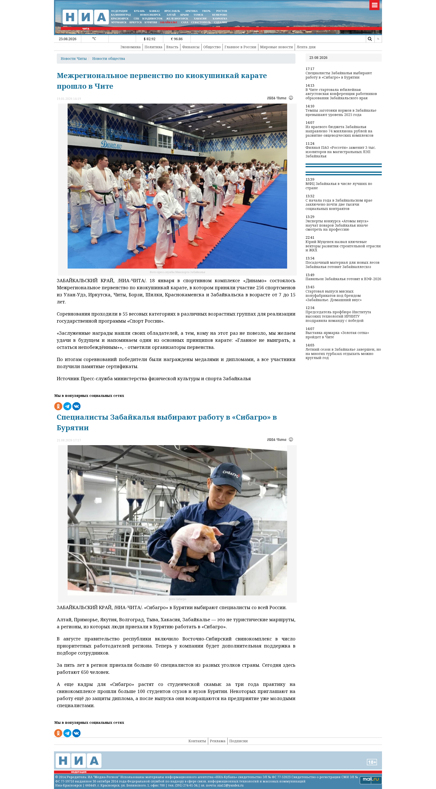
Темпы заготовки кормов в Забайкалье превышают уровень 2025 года (341, 112)
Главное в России (240, 46)
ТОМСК (199, 14)
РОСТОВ (221, 11)
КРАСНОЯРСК (119, 18)
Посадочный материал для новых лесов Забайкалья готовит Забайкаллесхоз (342, 264)
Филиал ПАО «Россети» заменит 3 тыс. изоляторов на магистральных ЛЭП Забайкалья (341, 152)
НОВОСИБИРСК (150, 14)
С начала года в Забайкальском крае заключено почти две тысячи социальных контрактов (339, 204)
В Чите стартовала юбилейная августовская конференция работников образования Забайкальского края (341, 94)
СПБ (136, 18)
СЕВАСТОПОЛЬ (201, 22)
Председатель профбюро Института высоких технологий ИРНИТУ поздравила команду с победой (338, 316)
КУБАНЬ (139, 11)
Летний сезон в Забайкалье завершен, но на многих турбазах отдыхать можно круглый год (343, 353)
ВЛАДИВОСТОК (152, 18)
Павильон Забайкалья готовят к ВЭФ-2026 (343, 279)
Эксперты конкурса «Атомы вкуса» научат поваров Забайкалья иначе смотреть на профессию (337, 225)
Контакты (197, 740)
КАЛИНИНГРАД (121, 14)
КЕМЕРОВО (219, 14)
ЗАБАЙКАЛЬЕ (169, 22)
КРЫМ (184, 14)
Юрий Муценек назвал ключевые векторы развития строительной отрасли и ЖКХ (343, 246)
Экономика (130, 46)
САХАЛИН (220, 22)
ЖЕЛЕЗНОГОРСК (177, 18)
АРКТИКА (191, 11)
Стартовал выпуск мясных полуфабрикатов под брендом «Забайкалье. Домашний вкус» (334, 295)
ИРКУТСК (135, 22)
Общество (212, 46)
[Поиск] (369, 39)
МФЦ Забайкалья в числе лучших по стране (339, 186)
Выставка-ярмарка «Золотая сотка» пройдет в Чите (337, 335)
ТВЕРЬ (206, 11)
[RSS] (378, 39)
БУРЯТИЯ (151, 22)
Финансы (191, 46)
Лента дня (306, 46)
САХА (184, 22)
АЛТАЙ (171, 14)
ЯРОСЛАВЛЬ (172, 11)
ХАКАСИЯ (199, 18)
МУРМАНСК (118, 22)
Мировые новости (276, 46)
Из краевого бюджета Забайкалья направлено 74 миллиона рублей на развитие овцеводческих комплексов (339, 131)
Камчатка (219, 18)
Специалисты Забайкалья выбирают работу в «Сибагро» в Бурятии (339, 75)
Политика (153, 46)
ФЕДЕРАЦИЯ (119, 11)
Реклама (218, 740)
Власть (172, 46)
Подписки (238, 740)
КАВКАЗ (154, 11)
